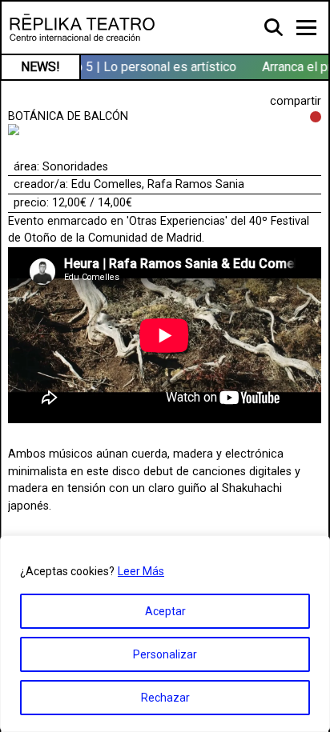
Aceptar (165, 611)
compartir (295, 101)
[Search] (274, 26)
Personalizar (165, 654)
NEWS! (40, 66)
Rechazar (165, 697)
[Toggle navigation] (306, 27)
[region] (165, 633)
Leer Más (141, 571)
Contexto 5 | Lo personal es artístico (133, 66)
